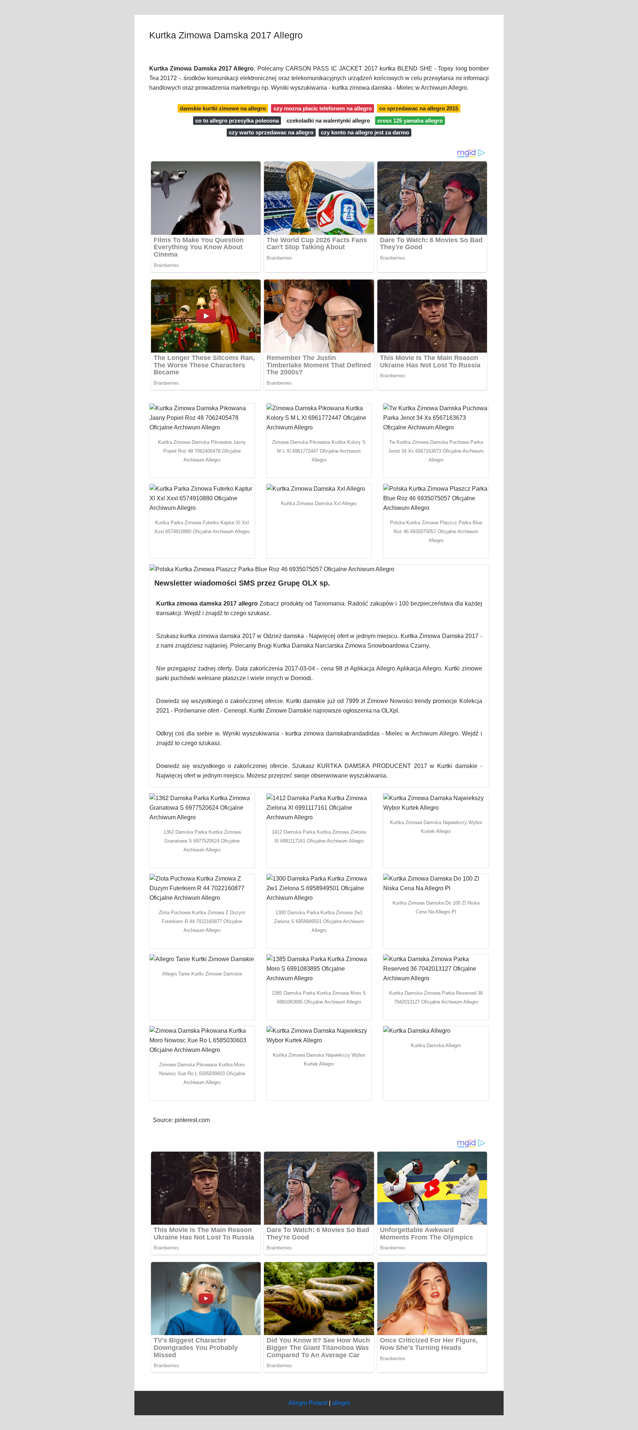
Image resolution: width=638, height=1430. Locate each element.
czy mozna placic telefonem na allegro (323, 108)
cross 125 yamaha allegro (410, 120)
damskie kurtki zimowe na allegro (223, 108)
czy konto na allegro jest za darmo (365, 132)
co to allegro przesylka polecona (237, 120)
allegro (341, 1403)
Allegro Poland (307, 1403)
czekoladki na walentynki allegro (328, 120)
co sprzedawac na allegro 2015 (418, 108)
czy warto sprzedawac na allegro (271, 132)
